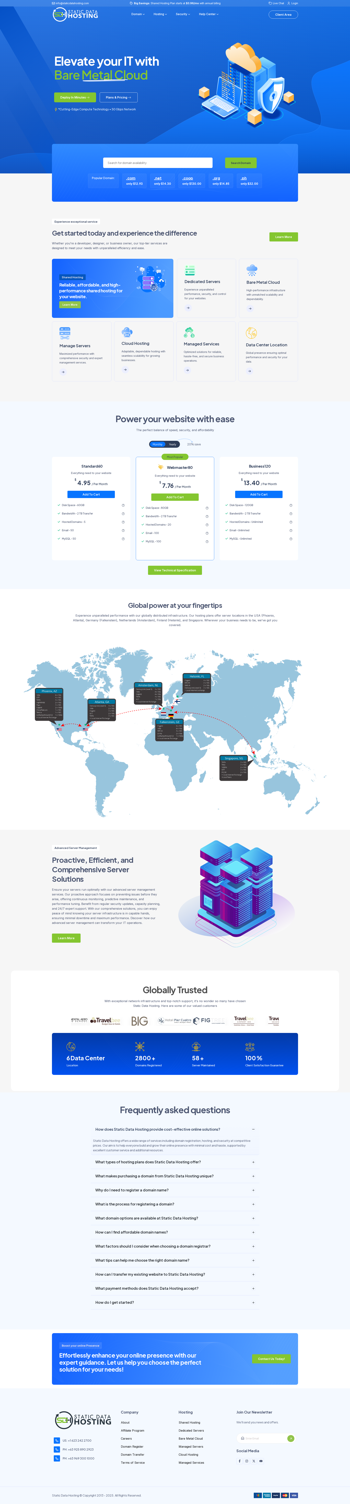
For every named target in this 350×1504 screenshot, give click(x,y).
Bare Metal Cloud (263, 282)
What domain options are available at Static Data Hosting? (146, 1218)
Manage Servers (74, 345)
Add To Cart (91, 494)
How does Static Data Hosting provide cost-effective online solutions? (157, 1129)
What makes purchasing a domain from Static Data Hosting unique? (154, 1176)
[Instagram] (247, 1461)
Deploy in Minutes (73, 97)
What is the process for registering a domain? (134, 1204)
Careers (126, 1438)
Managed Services (201, 343)
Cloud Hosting (135, 343)
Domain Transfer (132, 1454)
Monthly (158, 444)
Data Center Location (266, 344)
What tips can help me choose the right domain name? (142, 1260)
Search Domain (241, 162)
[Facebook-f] (239, 1461)
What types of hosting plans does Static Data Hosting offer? (148, 1162)
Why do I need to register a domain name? (132, 1190)
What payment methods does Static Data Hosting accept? (147, 1288)
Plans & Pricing (116, 97)
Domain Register (132, 1446)
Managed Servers (191, 1446)
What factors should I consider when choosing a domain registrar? (153, 1246)
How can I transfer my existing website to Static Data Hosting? (150, 1274)
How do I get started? (114, 1302)
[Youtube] (261, 1461)
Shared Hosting (189, 1422)
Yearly (172, 444)
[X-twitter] (254, 1461)
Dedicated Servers (202, 281)
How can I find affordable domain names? (131, 1232)
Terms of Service (133, 1462)
